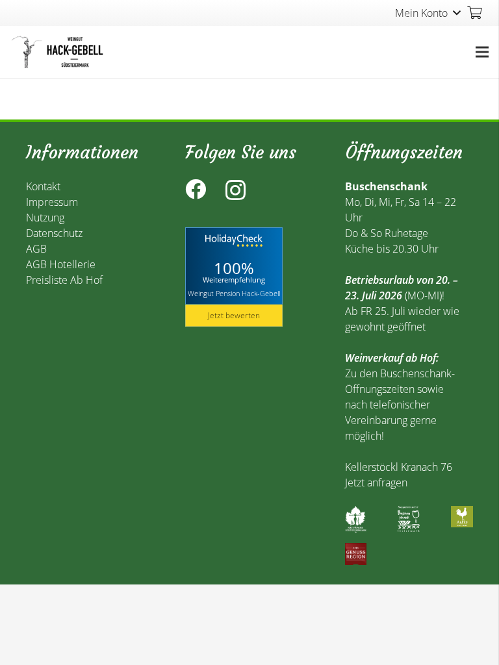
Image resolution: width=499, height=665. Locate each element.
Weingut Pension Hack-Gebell (234, 292)
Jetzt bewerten (234, 315)
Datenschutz (54, 233)
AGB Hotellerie (61, 264)
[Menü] (482, 52)
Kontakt (43, 186)
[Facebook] (195, 189)
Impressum (52, 202)
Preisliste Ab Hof (64, 280)
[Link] (58, 52)
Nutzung (45, 217)
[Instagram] (235, 190)
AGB (36, 249)
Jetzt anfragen (376, 482)
